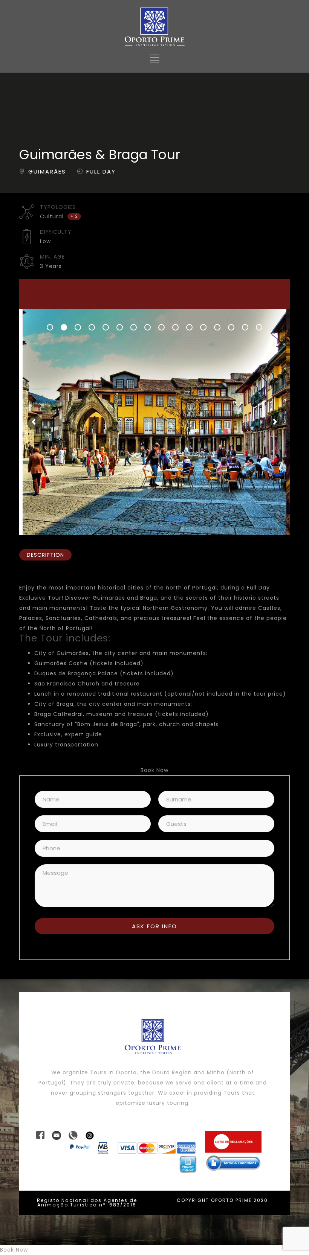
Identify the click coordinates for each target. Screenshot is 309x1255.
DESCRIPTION (45, 555)
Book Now (154, 770)
